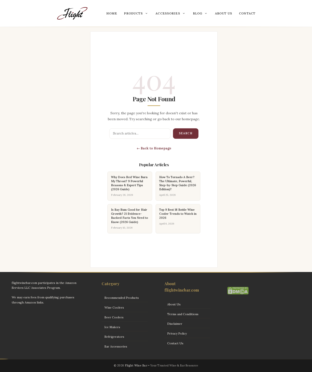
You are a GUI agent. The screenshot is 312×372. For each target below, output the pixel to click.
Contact (247, 13)
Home (111, 13)
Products (133, 13)
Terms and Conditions (182, 314)
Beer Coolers (114, 317)
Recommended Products (121, 298)
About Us (223, 13)
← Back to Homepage (154, 148)
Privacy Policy (177, 333)
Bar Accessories (115, 346)
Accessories (168, 13)
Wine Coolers (114, 307)
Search (186, 133)
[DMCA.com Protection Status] (238, 293)
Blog (197, 13)
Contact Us (175, 343)
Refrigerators (114, 337)
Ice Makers (112, 327)
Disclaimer (174, 324)
